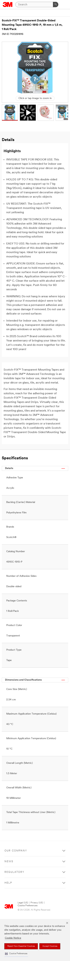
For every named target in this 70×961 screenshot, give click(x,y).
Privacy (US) (37, 903)
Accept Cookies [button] (49, 946)
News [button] (8, 861)
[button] (16, 954)
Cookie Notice (13, 938)
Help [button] (8, 883)
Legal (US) (23, 903)
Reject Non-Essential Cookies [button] (21, 946)
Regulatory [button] (14, 872)
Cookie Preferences (28, 905)
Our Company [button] (15, 850)
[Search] (55, 4)
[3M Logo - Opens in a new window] (8, 4)
